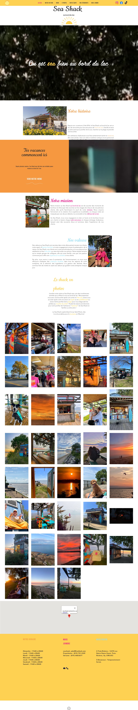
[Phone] (67, 668)
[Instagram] (117, 3)
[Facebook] (121, 3)
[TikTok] (126, 3)
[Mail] (64, 668)
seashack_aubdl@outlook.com (74, 651)
